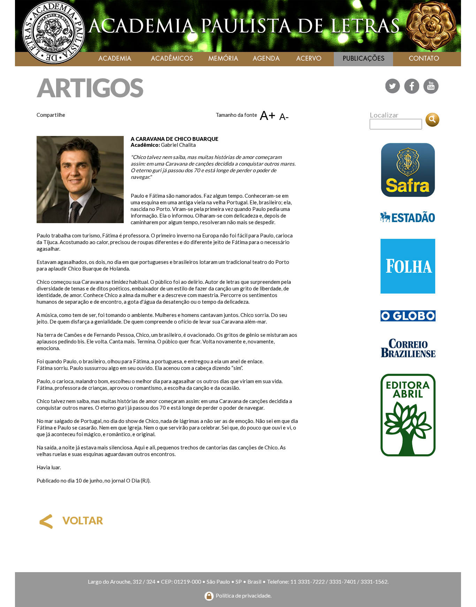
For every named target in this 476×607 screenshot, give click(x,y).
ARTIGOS (90, 87)
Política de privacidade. (243, 595)
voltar (81, 520)
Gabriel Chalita (178, 145)
